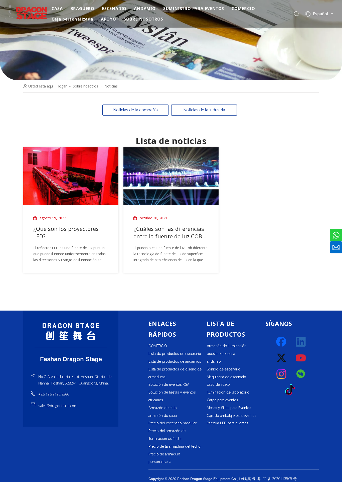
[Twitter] (282, 358)
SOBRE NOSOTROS (143, 19)
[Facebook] (282, 342)
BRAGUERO (82, 8)
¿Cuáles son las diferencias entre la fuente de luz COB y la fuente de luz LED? (169, 232)
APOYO (108, 19)
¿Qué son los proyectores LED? (66, 232)
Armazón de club (162, 408)
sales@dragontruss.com (57, 405)
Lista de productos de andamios (174, 361)
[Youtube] (301, 358)
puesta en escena (221, 354)
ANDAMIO (145, 8)
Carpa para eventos (222, 400)
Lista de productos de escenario (174, 354)
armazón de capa (162, 416)
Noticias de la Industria (204, 110)
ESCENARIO (114, 8)
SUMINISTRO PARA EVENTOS (193, 8)
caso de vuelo (218, 384)
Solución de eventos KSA (168, 384)
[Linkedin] (301, 342)
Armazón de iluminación (226, 346)
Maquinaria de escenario (226, 377)
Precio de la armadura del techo (174, 446)
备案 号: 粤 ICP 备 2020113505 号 (270, 478)
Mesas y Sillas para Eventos (229, 408)
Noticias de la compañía (135, 110)
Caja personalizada (72, 19)
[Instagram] (282, 374)
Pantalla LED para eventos (227, 423)
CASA (57, 8)
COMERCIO (243, 8)
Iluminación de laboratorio (228, 392)
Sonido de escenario (223, 369)
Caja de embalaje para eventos (231, 416)
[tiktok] (291, 390)
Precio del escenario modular (172, 423)
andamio (214, 361)
